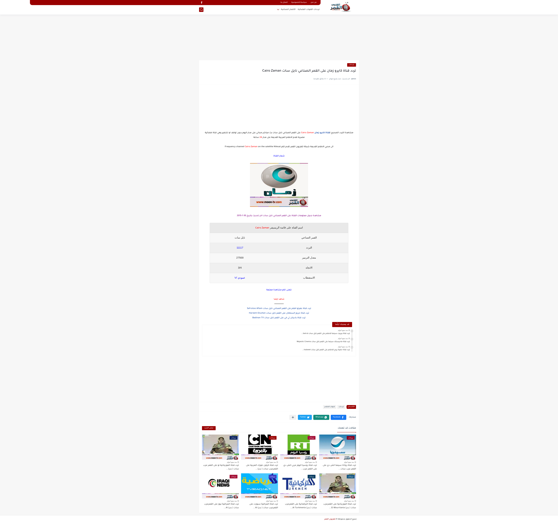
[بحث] (201, 9)
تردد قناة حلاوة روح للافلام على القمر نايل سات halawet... (326, 350)
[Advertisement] (279, 37)
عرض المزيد (208, 428)
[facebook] (201, 3)
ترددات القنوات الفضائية (309, 9)
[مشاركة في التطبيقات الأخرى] (292, 417)
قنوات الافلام (329, 407)
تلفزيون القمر (330, 519)
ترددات (351, 65)
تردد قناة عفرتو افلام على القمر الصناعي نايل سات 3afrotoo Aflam (279, 308)
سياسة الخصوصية (299, 2)
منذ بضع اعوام (343, 330)
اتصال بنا (284, 2)
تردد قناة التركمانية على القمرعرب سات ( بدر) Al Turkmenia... (301, 506)
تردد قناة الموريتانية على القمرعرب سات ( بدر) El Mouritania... (339, 506)
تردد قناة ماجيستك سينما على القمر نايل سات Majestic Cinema (323, 342)
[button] (338, 417)
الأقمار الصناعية (288, 9)
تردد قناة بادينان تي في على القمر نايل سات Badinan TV (279, 318)
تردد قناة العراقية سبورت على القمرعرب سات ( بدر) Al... (263, 506)
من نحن (313, 2)
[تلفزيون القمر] (341, 7)
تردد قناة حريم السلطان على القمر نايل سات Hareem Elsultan (279, 313)
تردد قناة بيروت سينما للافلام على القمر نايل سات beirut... (325, 334)
